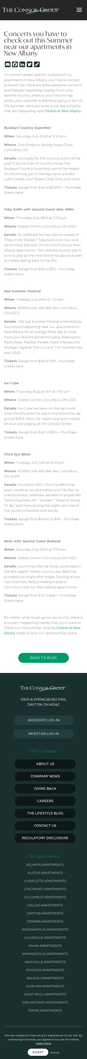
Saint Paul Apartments (45, 994)
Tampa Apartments (45, 1010)
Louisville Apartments (45, 938)
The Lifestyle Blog (45, 813)
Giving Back (45, 789)
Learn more (43, 1043)
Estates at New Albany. (63, 111)
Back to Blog (43, 658)
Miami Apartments (45, 946)
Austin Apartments (45, 873)
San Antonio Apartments (45, 1002)
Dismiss (54, 1052)
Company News (45, 776)
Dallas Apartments (45, 905)
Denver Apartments (45, 921)
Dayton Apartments (45, 913)
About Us (45, 764)
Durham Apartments (45, 986)
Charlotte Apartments (45, 881)
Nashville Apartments (45, 962)
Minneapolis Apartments (45, 954)
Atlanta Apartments (45, 865)
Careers (45, 801)
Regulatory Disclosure (45, 838)
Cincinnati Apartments (45, 889)
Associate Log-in (43, 720)
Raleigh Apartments (45, 978)
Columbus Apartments (45, 897)
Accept (38, 1052)
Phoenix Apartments (45, 970)
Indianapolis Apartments (45, 929)
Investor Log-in (43, 734)
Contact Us (45, 826)
